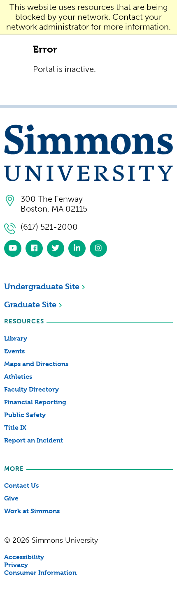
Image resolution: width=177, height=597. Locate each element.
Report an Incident (33, 440)
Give (11, 498)
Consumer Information (40, 572)
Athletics (18, 376)
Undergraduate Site (41, 286)
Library (15, 338)
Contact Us (21, 485)
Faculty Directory (31, 389)
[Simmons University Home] (88, 178)
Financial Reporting (35, 402)
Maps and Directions (36, 364)
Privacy (16, 565)
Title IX (15, 427)
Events (14, 351)
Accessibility (24, 557)
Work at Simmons (32, 511)
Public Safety (25, 415)
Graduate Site (30, 304)
